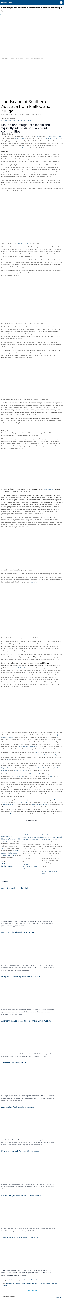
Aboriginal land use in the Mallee (15, 888)
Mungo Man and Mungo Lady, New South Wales (22, 976)
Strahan (3, 855)
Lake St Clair (10, 855)
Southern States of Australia (26, 668)
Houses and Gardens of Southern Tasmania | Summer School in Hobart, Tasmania (32, 839)
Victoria (49, 136)
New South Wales (20, 1283)
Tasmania (33, 582)
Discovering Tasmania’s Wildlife (10, 839)
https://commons (48, 489)
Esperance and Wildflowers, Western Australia (21, 1151)
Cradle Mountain (13, 853)
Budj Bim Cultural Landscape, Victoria (17, 932)
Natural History (17, 120)
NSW (38, 136)
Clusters (9, 120)
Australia (4, 120)
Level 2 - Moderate (7, 866)
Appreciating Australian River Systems (17, 1107)
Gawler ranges (14, 814)
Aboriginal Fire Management (13, 1063)
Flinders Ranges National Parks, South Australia (21, 1195)
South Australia (27, 120)
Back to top (58, 1297)
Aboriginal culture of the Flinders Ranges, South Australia (26, 1021)
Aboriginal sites (10, 1283)
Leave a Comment (32, 1290)
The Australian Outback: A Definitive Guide (19, 1237)
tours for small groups (40, 1283)
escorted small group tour (54, 138)
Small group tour (6, 841)
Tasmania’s (4, 848)
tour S (21, 148)
